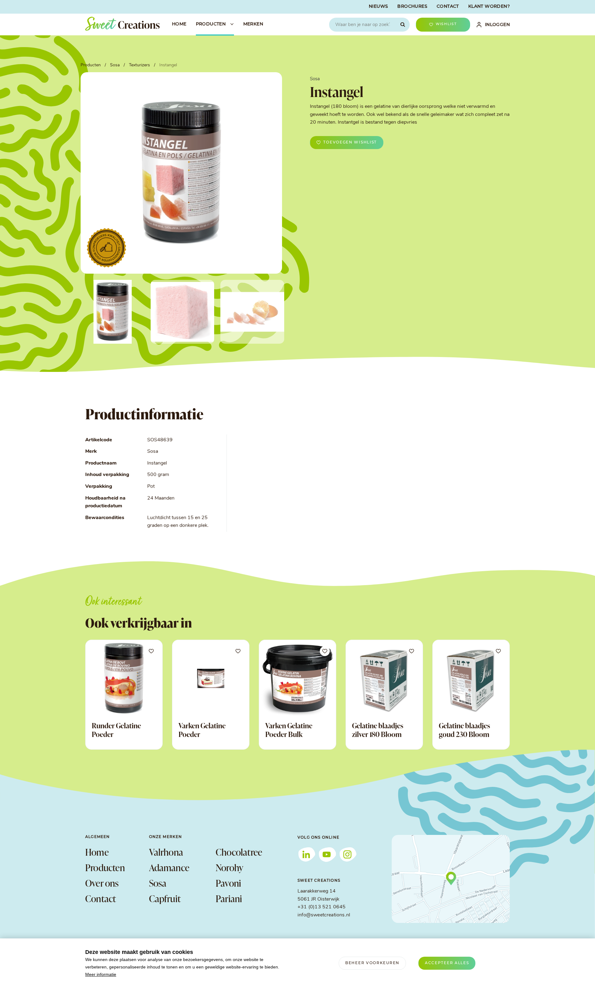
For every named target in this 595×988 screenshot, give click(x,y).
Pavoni (228, 882)
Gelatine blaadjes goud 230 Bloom (464, 730)
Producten (105, 867)
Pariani (229, 898)
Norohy (229, 867)
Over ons (102, 882)
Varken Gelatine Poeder (202, 730)
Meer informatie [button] (100, 974)
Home (97, 851)
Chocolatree (239, 851)
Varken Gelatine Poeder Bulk (288, 730)
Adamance (169, 867)
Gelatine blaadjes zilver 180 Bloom (377, 730)
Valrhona (166, 851)
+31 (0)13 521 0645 (322, 907)
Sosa (158, 882)
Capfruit (165, 898)
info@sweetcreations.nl (324, 915)
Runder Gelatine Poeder (116, 730)
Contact (100, 898)
